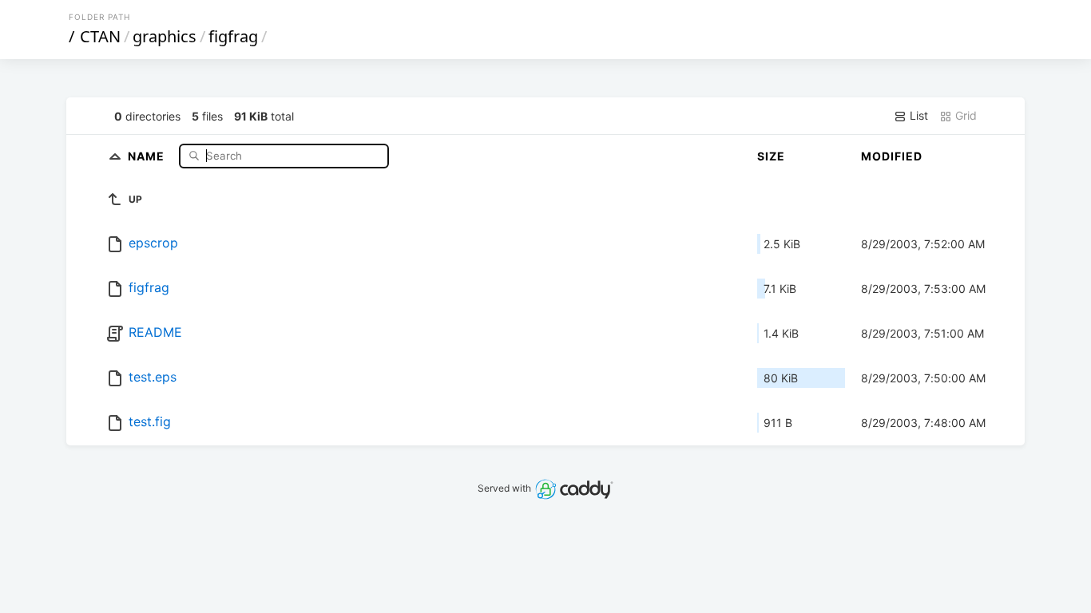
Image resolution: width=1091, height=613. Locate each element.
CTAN (100, 36)
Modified (891, 156)
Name (148, 155)
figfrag (233, 36)
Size (771, 156)
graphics (164, 36)
